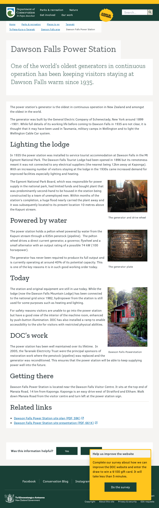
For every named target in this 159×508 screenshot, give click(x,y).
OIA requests (147, 501)
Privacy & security (127, 501)
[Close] (147, 453)
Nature (73, 10)
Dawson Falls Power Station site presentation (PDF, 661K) (54, 423)
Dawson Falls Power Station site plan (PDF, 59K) (47, 418)
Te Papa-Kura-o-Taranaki (22, 29)
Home (12, 24)
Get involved (47, 15)
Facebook (29, 481)
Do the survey (120, 487)
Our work (67, 15)
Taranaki (70, 24)
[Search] (150, 12)
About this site (106, 501)
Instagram (82, 481)
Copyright (90, 501)
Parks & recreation (51, 10)
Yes (67, 451)
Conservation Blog (55, 481)
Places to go (53, 24)
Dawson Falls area (50, 29)
